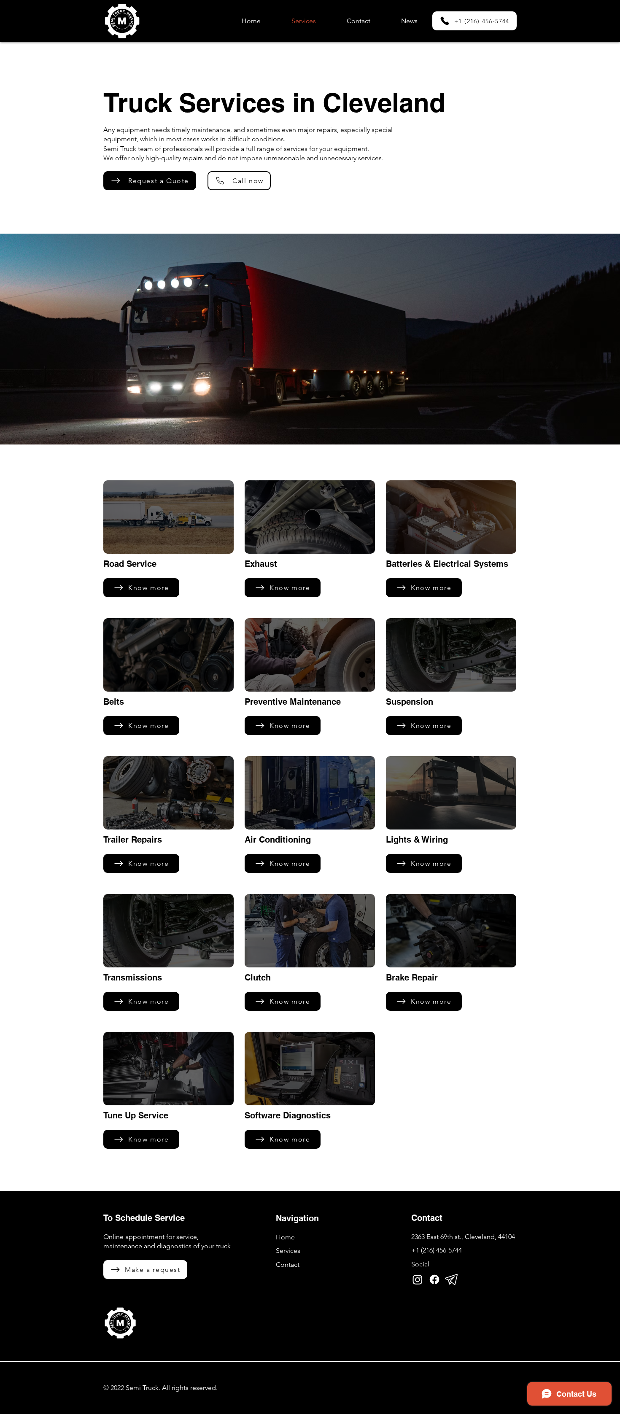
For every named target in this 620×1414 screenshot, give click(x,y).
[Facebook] (434, 1279)
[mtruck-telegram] (451, 1279)
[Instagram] (417, 1279)
